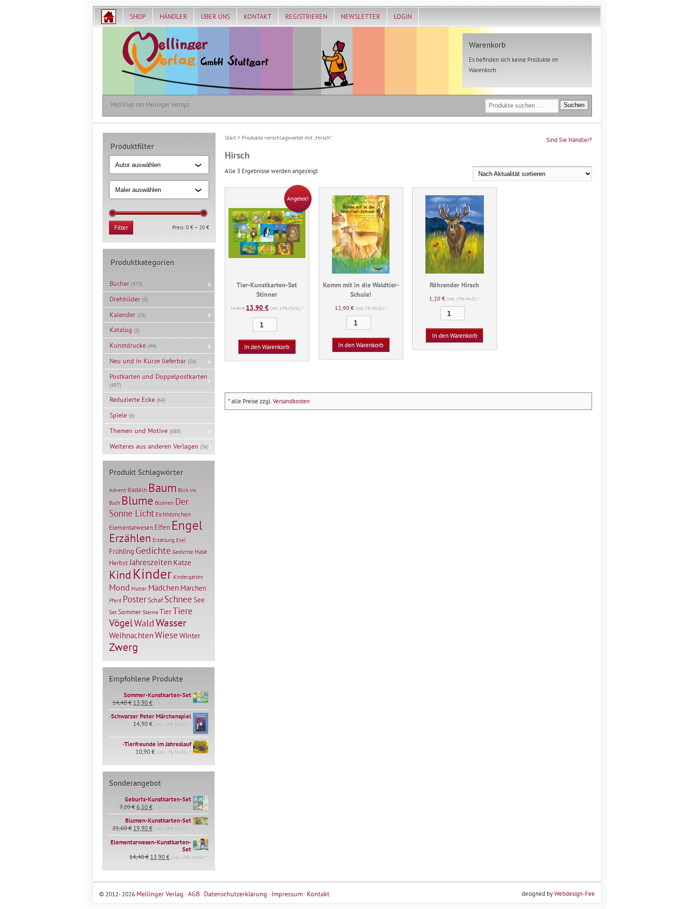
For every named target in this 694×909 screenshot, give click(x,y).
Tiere (183, 611)
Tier (165, 611)
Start (230, 137)
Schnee (178, 599)
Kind (120, 574)
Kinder (152, 574)
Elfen (162, 527)
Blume (137, 500)
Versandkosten (291, 401)
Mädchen (163, 587)
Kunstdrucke (128, 345)
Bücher (119, 283)
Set (113, 612)
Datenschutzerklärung (235, 893)
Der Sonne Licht (148, 507)
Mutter (139, 588)
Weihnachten (131, 635)
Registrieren (306, 16)
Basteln (137, 490)
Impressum (287, 893)
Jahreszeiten (150, 562)
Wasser (171, 622)
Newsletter (360, 16)
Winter (189, 635)
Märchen (193, 588)
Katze (182, 562)
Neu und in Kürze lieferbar (148, 361)
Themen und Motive (139, 430)
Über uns (215, 16)
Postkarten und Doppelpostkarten (158, 376)
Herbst (118, 563)
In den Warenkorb (266, 347)
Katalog (121, 329)
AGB (194, 893)
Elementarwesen (131, 527)
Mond (119, 587)
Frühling (121, 551)
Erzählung (163, 540)
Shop (138, 16)
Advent (117, 489)
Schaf (155, 600)
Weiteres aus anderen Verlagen (154, 446)
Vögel (121, 622)
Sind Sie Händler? (569, 140)
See (199, 599)
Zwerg (123, 647)
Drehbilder (125, 299)
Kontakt (257, 16)
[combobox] (155, 165)
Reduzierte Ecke (132, 399)
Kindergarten (188, 577)
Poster (134, 599)
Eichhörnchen (173, 514)
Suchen (574, 104)
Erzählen (130, 538)
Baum (162, 487)
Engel (187, 525)
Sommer (129, 612)
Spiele (118, 415)
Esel (181, 540)
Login (403, 16)
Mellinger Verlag (160, 893)
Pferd (115, 600)
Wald (144, 623)
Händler (173, 16)
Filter (121, 228)
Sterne (150, 612)
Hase (201, 551)
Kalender (122, 314)
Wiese (166, 635)
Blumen (164, 502)
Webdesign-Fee (574, 894)
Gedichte (153, 550)
